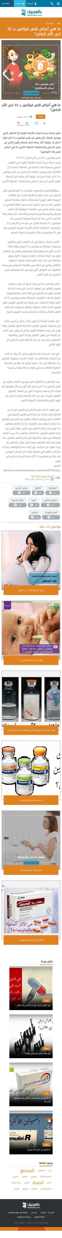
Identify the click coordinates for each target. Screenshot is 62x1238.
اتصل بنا (51, 1212)
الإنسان (16, 1188)
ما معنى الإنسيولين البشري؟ (31, 800)
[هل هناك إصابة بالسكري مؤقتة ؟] (31, 1051)
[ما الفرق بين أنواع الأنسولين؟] (31, 1147)
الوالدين (34, 1176)
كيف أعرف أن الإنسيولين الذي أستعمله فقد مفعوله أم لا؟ (31, 730)
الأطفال (38, 488)
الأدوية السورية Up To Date (42, 476)
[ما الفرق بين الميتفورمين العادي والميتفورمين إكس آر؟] (31, 1097)
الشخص (34, 1188)
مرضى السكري (22, 488)
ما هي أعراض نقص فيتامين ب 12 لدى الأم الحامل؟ (31, 107)
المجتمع (27, 1171)
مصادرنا (43, 1212)
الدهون (24, 1176)
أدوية (34, 500)
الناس (49, 1182)
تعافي (26, 1182)
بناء (50, 1170)
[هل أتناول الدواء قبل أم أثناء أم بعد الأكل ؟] (31, 1003)
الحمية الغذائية (45, 1176)
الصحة (38, 1183)
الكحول (15, 1176)
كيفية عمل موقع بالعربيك (18, 1212)
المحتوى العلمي (50, 500)
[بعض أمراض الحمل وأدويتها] (31, 840)
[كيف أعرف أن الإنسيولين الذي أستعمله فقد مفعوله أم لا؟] (31, 700)
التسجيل (30, 3)
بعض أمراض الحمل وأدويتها (31, 870)
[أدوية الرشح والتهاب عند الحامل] (31, 560)
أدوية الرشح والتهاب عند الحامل (31, 590)
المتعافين (41, 1170)
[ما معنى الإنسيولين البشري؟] (31, 770)
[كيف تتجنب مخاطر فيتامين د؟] (31, 630)
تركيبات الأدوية (18, 500)
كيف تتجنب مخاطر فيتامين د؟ (31, 660)
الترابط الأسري (46, 1188)
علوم (40, 116)
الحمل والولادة (51, 512)
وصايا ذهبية (16, 1182)
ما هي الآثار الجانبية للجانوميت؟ (31, 940)
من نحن (34, 1212)
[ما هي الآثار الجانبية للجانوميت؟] (31, 910)
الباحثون (34, 512)
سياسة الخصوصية (24, 1216)
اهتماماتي (5, 3)
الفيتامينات (52, 488)
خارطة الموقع (40, 1216)
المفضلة (18, 3)
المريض (25, 1188)
